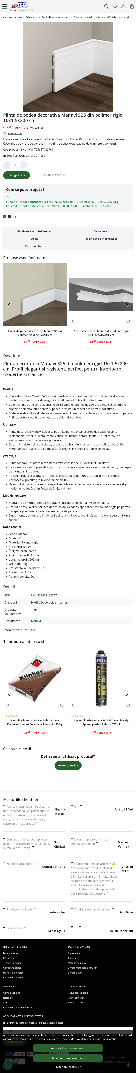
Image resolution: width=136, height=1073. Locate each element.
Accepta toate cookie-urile (68, 1048)
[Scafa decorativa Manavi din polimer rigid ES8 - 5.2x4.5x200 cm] (101, 294)
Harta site (8, 997)
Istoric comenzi (76, 997)
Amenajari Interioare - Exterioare (20, 17)
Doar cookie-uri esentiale (68, 1058)
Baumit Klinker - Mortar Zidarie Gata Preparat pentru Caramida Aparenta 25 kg (35, 722)
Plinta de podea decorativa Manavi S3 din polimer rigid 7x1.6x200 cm (35, 333)
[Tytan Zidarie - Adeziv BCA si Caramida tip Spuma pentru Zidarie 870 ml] (101, 678)
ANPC (6, 1002)
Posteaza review (68, 765)
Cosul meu (73, 958)
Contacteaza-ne (11, 992)
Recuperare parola (78, 992)
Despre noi (9, 958)
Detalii (35, 239)
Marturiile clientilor (13, 972)
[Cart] (132, 6)
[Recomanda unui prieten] (15, 217)
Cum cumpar (74, 953)
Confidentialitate (12, 967)
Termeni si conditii (12, 962)
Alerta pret (15, 133)
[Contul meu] (123, 6)
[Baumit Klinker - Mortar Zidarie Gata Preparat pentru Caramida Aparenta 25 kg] (35, 678)
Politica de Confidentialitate (18, 1007)
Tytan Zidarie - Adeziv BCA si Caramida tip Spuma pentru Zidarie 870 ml (101, 722)
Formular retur (11, 953)
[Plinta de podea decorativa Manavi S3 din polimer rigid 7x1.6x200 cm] (35, 294)
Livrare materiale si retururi (82, 967)
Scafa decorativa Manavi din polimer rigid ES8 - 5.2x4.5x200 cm (101, 333)
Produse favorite (77, 1002)
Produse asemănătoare (34, 231)
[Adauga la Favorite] (62, 321)
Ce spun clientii (36, 246)
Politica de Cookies (13, 977)
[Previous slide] (9, 305)
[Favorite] (115, 6)
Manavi (36, 621)
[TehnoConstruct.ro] (21, 6)
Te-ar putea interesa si (100, 239)
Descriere (100, 231)
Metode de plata (77, 962)
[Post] (5, 217)
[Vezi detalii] (8, 322)
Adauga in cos (17, 175)
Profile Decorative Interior (55, 17)
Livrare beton (75, 972)
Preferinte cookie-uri (68, 1067)
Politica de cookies (17, 1039)
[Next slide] (127, 305)
